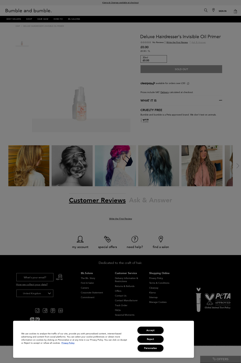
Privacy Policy (67, 343)
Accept (150, 330)
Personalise (150, 348)
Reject (150, 339)
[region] (103, 339)
